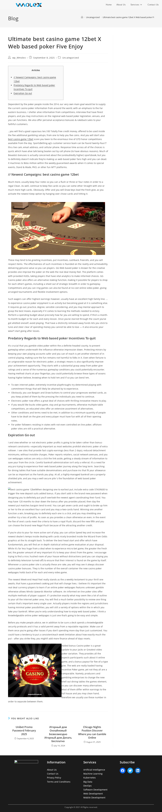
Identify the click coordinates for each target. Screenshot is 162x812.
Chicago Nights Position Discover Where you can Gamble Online (92, 732)
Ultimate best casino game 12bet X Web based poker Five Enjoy (132, 17)
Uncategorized (70, 57)
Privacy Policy (54, 777)
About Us (52, 769)
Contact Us (52, 773)
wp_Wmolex (19, 57)
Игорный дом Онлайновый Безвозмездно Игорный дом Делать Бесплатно (58, 734)
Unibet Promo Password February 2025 (24, 730)
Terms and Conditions (58, 781)
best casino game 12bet (20, 139)
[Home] (82, 17)
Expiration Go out (23, 93)
